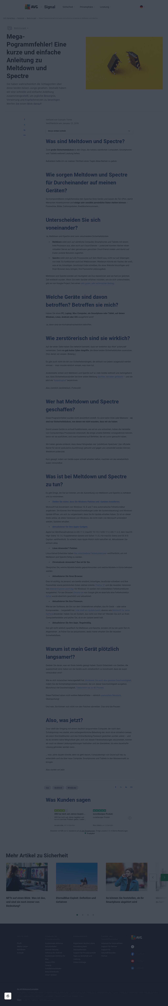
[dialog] (84, 503)
